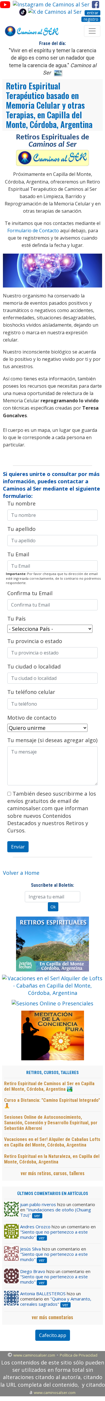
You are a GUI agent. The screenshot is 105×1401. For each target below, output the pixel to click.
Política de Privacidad (78, 1355)
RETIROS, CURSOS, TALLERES (52, 1072)
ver (37, 1215)
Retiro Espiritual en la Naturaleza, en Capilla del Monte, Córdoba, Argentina (51, 1159)
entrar (92, 12)
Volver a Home (21, 872)
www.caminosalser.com (34, 1355)
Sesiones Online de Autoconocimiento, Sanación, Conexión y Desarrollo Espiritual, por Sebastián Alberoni (50, 1122)
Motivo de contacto (31, 717)
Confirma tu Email (29, 593)
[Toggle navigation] (92, 31)
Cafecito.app (52, 1335)
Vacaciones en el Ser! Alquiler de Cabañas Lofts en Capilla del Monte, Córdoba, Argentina (52, 1142)
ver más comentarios (52, 1317)
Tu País (16, 618)
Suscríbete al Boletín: (52, 885)
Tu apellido (21, 528)
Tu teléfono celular (31, 691)
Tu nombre (21, 503)
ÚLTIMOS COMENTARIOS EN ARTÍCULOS (52, 1193)
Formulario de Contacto (33, 230)
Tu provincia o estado (34, 641)
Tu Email (18, 554)
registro (91, 19)
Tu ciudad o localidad (34, 666)
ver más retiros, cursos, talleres (53, 1173)
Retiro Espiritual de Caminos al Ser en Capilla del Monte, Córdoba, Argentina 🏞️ (49, 1086)
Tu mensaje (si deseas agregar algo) (52, 740)
